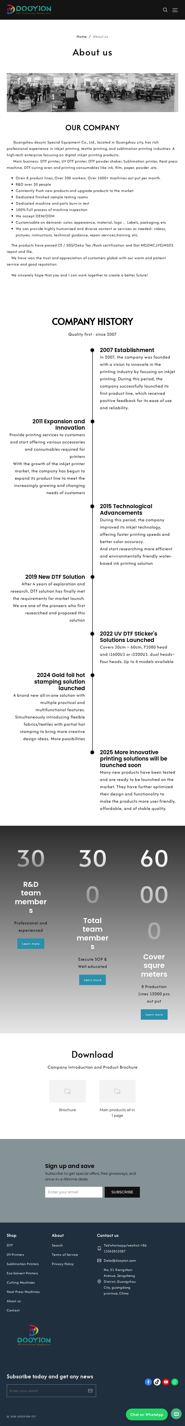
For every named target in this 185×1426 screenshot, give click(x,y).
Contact (13, 1310)
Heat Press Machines (23, 1291)
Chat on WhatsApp (146, 1414)
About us (14, 1301)
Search (57, 1245)
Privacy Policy (63, 1263)
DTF (10, 1245)
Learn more (30, 943)
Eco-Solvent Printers (22, 1273)
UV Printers (15, 1254)
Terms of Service (65, 1254)
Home (82, 36)
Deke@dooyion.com (120, 1260)
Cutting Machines (21, 1282)
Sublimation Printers (23, 1263)
